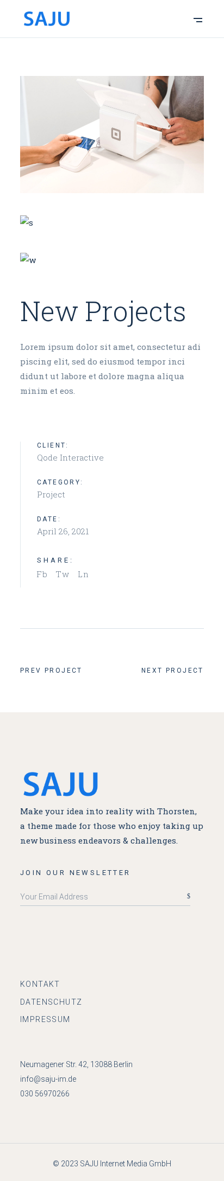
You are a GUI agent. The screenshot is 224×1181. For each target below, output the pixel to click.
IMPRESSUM (45, 1019)
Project (51, 494)
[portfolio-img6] (112, 259)
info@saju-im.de (48, 1079)
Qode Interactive (70, 457)
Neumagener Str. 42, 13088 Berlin (76, 1064)
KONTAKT (40, 984)
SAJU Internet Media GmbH (125, 1163)
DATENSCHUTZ (51, 1002)
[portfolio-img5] (112, 134)
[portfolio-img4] (112, 223)
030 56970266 (45, 1093)
